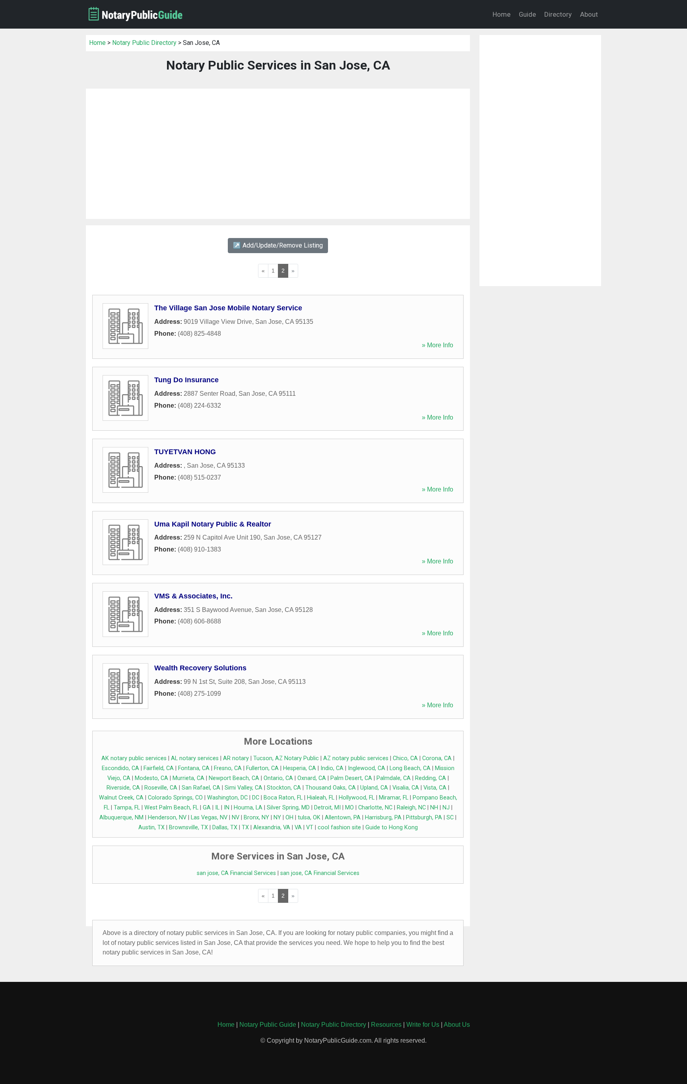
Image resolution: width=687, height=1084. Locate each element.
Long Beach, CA (410, 768)
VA (298, 827)
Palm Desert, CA (351, 778)
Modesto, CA (151, 778)
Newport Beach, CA (234, 778)
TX (245, 827)
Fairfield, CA (159, 768)
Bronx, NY (256, 817)
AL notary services (195, 758)
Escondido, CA (120, 768)
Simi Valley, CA (243, 787)
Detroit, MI (327, 807)
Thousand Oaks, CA (330, 787)
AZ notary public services (355, 758)
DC (255, 797)
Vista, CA (434, 787)
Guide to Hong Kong (391, 827)
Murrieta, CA (188, 778)
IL (217, 807)
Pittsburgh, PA (424, 817)
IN (226, 807)
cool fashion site (339, 827)
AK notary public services (134, 758)
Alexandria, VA (271, 827)
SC (450, 817)
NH (434, 807)
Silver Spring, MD (288, 807)
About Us (457, 1024)
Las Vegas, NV (209, 817)
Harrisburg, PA (383, 817)
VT (309, 827)
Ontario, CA (278, 778)
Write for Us (422, 1024)
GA (207, 807)
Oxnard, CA (311, 778)
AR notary (236, 758)
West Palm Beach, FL (171, 807)
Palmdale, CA (393, 778)
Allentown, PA (343, 817)
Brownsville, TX (188, 827)
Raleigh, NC (411, 807)
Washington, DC (227, 797)
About (589, 14)
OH (289, 817)
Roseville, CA (160, 787)
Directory (558, 14)
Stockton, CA (284, 787)
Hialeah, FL (320, 797)
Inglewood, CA (366, 768)
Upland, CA (374, 787)
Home (501, 14)
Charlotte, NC (375, 807)
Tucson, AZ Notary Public (286, 758)
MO (349, 807)
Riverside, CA (123, 787)
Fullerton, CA (262, 768)
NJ (446, 807)
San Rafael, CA (201, 787)
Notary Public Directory (144, 42)
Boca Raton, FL (283, 797)
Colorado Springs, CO (175, 797)
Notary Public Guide (267, 1024)
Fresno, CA (228, 768)
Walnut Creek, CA (121, 797)
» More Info (437, 345)
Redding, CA (430, 778)
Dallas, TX (224, 827)
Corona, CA (437, 758)
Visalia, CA (405, 787)
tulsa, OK (309, 817)
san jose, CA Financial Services (236, 873)
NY (277, 817)
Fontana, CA (194, 768)
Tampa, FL (127, 807)
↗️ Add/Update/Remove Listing (278, 245)
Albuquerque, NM (121, 817)
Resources (386, 1024)
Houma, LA (248, 807)
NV (235, 817)
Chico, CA (405, 758)
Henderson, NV (167, 817)
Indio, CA (332, 768)
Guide (527, 14)
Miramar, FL (393, 797)
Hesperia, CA (299, 768)
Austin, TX (151, 827)
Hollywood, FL (357, 797)
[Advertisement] (278, 153)
